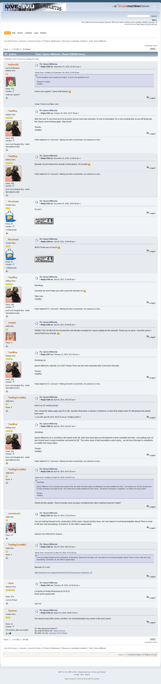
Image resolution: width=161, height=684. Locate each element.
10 (15, 49)
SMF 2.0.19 (62, 672)
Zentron (12, 610)
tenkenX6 (13, 64)
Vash (11, 583)
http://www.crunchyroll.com (146, 24)
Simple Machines (84, 672)
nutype (12, 322)
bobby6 (83, 41)
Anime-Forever (59, 631)
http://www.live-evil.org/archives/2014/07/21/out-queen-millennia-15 (63, 573)
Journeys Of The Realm (58, 633)
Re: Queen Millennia (48, 64)
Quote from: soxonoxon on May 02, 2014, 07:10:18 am (55, 553)
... (12, 49)
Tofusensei (65, 41)
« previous (148, 46)
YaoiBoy (12, 111)
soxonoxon (14, 513)
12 (20, 49)
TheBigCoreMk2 (17, 397)
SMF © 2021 (72, 672)
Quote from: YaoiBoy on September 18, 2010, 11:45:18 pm (57, 72)
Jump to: (121, 655)
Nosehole (13, 201)
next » (155, 46)
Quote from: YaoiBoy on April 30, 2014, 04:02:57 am (55, 477)
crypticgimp (75, 41)
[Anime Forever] (10, 634)
